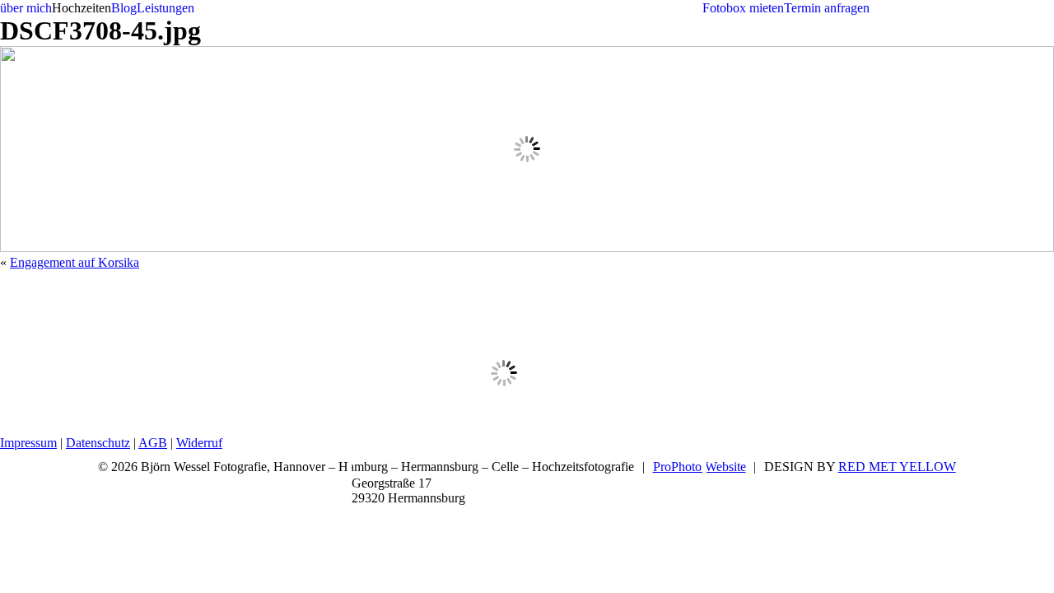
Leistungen (165, 8)
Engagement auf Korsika (74, 262)
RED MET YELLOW (897, 467)
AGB (152, 443)
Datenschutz (98, 443)
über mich (26, 8)
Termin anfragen (827, 8)
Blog (124, 8)
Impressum (28, 443)
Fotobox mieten (743, 8)
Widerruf (199, 443)
